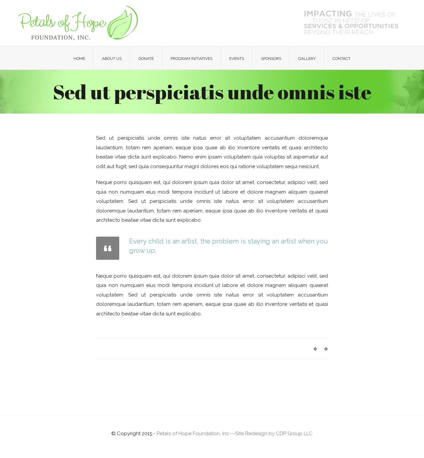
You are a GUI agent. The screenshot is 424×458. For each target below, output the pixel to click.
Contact (341, 58)
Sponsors (271, 58)
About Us (112, 58)
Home (79, 58)
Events (236, 58)
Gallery (307, 58)
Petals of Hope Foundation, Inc (193, 433)
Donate (146, 58)
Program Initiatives (191, 58)
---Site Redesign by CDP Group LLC (271, 433)
